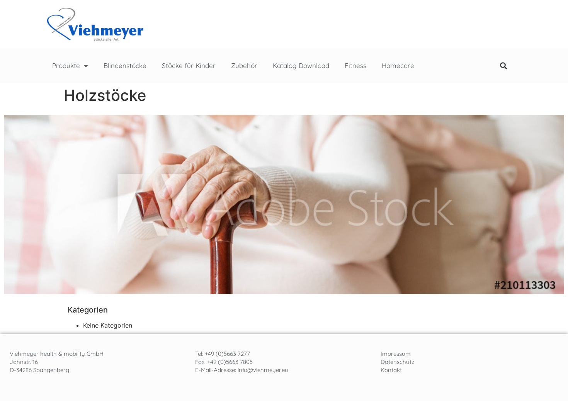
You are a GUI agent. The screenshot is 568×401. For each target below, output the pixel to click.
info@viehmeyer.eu (263, 370)
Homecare (398, 65)
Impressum (396, 353)
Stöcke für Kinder (189, 65)
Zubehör (244, 65)
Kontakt (391, 370)
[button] (503, 65)
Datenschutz (397, 361)
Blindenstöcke (125, 65)
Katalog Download (301, 65)
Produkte (66, 65)
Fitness (355, 65)
